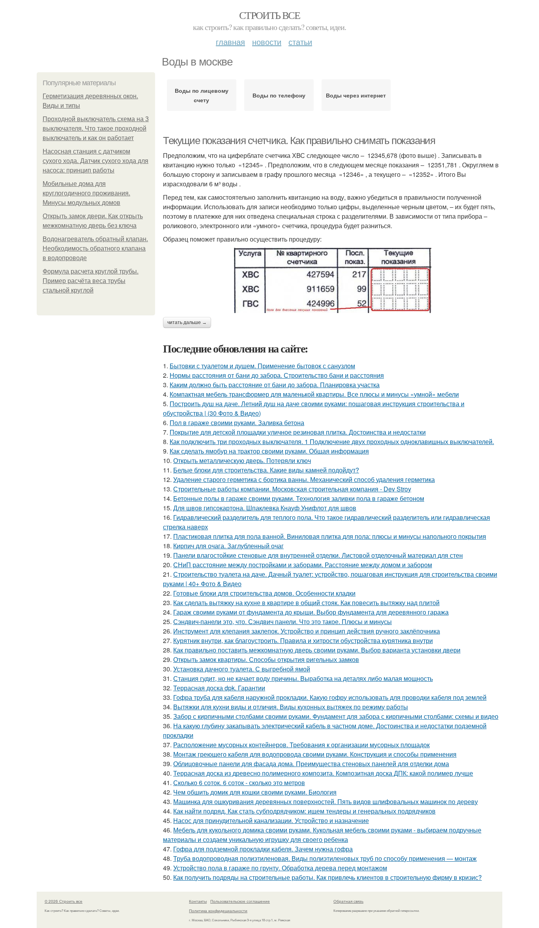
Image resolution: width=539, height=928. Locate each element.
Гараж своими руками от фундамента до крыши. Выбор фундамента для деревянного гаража (311, 612)
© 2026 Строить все (63, 901)
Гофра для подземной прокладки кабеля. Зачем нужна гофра (263, 848)
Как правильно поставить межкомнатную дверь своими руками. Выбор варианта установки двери (316, 649)
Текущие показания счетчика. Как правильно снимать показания (299, 140)
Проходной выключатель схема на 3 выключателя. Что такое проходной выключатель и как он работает (96, 128)
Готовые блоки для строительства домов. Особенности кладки (264, 593)
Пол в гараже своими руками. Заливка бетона (237, 422)
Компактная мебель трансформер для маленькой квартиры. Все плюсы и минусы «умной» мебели (314, 394)
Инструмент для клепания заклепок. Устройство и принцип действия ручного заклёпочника (306, 631)
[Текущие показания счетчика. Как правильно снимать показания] (332, 280)
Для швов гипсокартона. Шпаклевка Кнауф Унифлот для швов (264, 507)
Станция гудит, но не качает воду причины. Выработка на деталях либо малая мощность (303, 678)
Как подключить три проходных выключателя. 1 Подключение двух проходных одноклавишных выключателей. (332, 441)
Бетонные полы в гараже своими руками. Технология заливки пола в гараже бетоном (298, 498)
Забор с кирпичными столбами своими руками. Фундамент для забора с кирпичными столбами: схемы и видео (335, 716)
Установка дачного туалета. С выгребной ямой (241, 668)
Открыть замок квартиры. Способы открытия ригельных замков (266, 659)
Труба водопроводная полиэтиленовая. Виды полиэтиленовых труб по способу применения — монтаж (325, 858)
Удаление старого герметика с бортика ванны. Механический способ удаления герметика (304, 479)
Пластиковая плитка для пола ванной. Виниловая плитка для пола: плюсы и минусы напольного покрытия (329, 536)
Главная (230, 41)
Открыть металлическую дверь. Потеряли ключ (242, 460)
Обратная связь (348, 901)
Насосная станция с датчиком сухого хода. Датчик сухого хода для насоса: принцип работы (95, 161)
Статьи (300, 41)
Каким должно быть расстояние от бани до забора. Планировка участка (275, 384)
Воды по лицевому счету (201, 95)
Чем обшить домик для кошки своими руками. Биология (255, 792)
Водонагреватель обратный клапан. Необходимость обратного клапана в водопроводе (95, 248)
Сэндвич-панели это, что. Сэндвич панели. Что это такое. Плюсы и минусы (282, 621)
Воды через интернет (356, 95)
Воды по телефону (279, 95)
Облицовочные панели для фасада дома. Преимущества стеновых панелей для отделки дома (311, 763)
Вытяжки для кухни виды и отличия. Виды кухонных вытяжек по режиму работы (290, 706)
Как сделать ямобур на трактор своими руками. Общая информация (269, 451)
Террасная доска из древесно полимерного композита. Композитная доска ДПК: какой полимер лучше (323, 773)
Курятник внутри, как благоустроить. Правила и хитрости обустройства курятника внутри (303, 640)
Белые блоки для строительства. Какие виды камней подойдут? (266, 469)
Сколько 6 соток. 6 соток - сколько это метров (239, 782)
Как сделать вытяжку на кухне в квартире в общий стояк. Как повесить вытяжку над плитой (306, 602)
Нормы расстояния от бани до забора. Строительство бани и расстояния (277, 375)
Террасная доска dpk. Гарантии (219, 687)
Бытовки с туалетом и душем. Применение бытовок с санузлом (262, 365)
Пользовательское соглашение (240, 901)
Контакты (198, 901)
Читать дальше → (187, 322)
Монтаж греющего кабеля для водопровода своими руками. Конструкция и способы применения (315, 754)
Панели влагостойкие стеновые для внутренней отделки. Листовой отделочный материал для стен (318, 555)
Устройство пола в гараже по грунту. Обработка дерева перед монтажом (280, 867)
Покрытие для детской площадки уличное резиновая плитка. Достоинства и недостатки (298, 432)
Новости (266, 41)
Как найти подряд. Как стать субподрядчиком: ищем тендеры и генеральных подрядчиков (304, 811)
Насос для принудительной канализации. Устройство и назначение (271, 820)
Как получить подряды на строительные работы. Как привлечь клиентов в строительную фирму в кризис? (327, 877)
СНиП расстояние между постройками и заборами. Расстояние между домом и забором (302, 564)
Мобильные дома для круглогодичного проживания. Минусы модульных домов (86, 193)
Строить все (269, 15)
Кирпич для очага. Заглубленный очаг (228, 545)
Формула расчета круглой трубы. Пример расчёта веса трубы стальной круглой (90, 281)
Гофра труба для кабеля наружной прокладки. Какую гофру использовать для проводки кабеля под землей (330, 697)
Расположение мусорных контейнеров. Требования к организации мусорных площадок (301, 744)
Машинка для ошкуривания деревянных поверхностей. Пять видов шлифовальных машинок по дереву (325, 801)
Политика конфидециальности (218, 910)
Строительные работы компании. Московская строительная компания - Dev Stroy (292, 488)
